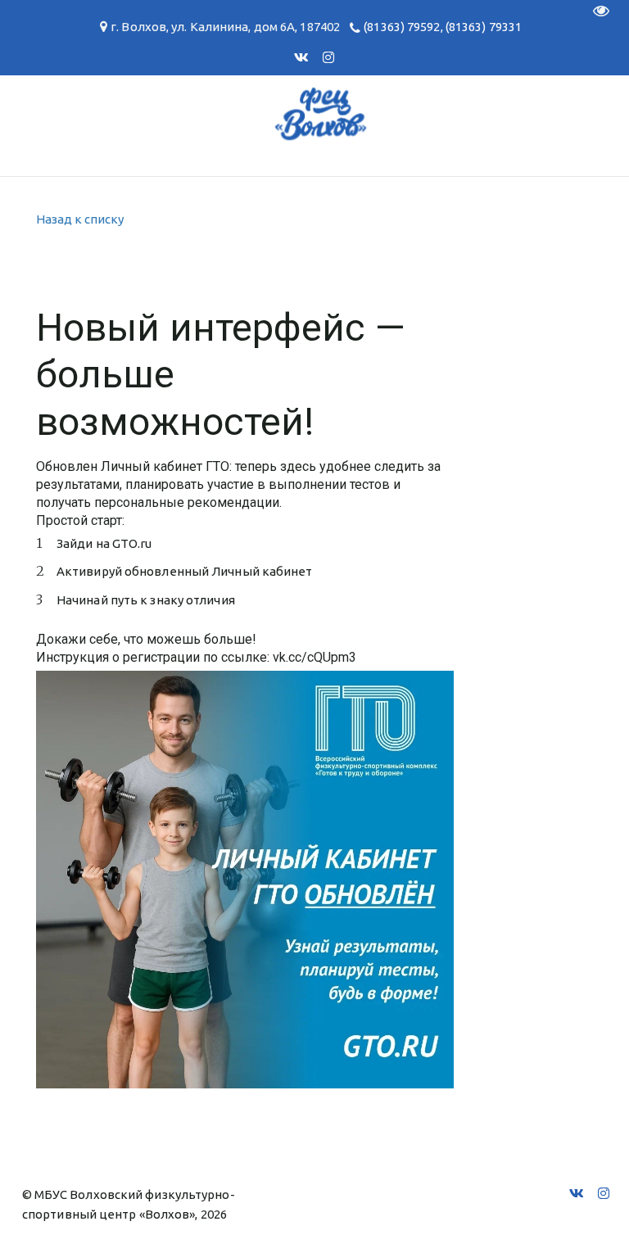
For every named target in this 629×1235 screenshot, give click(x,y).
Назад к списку (80, 219)
